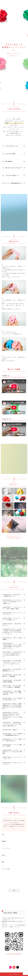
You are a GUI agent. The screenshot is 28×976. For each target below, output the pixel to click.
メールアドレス (6, 848)
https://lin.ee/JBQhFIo (14, 953)
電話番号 (4, 841)
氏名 (3, 834)
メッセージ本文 (6, 869)
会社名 (3, 855)
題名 (3, 862)
